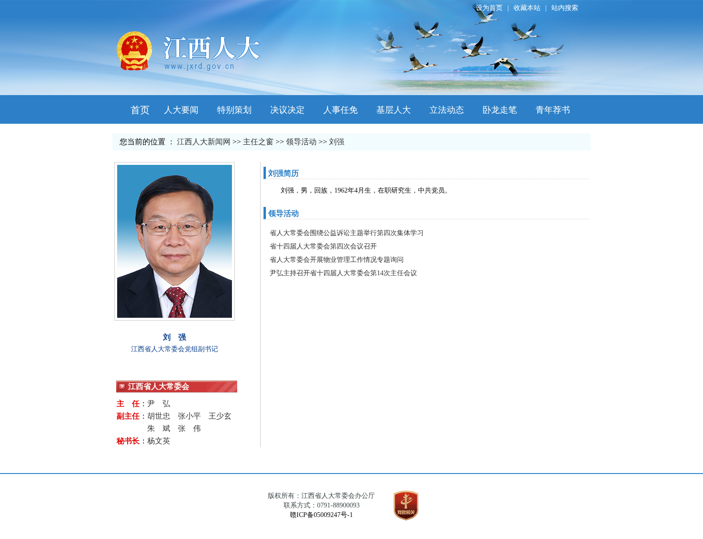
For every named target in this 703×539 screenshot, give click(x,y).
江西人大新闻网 (204, 142)
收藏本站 (527, 7)
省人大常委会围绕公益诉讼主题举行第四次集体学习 (347, 233)
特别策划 (234, 110)
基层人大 (393, 110)
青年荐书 (553, 110)
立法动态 (446, 110)
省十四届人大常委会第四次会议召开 (323, 246)
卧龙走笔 (500, 110)
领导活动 (301, 142)
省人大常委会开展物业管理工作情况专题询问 (337, 259)
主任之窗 (258, 142)
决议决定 (287, 110)
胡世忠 (158, 416)
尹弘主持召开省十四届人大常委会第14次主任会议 (343, 273)
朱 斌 (158, 428)
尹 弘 (158, 403)
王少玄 (220, 416)
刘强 (336, 142)
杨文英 (158, 441)
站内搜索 (564, 7)
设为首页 (489, 7)
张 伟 (189, 428)
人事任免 (340, 110)
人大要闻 (181, 110)
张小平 (189, 416)
